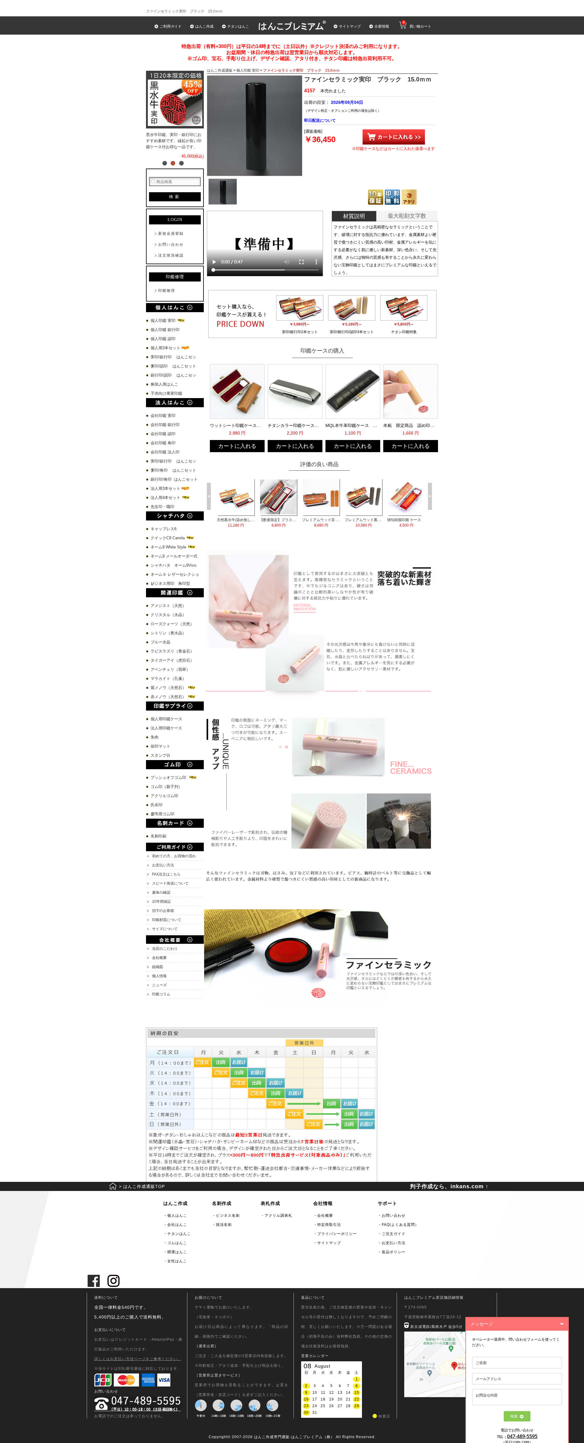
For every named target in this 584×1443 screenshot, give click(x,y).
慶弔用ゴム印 (162, 814)
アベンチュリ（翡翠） (170, 669)
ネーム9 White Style (169, 547)
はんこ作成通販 (219, 70)
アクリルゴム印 (164, 795)
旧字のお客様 (163, 911)
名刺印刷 (158, 836)
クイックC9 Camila (168, 538)
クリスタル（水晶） (168, 614)
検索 (175, 196)
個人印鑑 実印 (164, 320)
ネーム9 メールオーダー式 (174, 556)
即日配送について (320, 120)
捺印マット (160, 746)
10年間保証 (161, 901)
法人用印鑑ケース (166, 728)
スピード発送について (170, 883)
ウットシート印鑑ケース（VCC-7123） (236, 425)
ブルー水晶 (160, 642)
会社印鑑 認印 (163, 434)
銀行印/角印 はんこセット (174, 479)
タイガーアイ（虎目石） (172, 660)
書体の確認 (161, 892)
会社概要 (159, 958)
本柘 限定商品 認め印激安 (410, 425)
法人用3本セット (166, 488)
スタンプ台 (160, 755)
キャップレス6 (163, 529)
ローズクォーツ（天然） (172, 624)
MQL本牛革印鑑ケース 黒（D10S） (352, 425)
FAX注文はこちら (166, 874)
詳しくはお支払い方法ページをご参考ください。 (137, 1359)
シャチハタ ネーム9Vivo (173, 565)
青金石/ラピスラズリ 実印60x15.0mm (278, 522)
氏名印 (156, 805)
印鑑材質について (166, 920)
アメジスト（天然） (168, 605)
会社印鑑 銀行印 (165, 424)
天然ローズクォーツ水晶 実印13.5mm (236, 522)
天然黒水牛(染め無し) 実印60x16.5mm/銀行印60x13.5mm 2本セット (321, 522)
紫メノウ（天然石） (169, 687)
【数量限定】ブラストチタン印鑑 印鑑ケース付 (364, 522)
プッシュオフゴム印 (170, 777)
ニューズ (159, 985)
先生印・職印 (162, 506)
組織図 (157, 967)
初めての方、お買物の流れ (174, 856)
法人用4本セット (166, 497)
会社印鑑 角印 (163, 443)
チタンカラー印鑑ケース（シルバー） (294, 425)
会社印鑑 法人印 (165, 452)
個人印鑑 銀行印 (165, 329)
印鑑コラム (161, 994)
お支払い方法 (163, 865)
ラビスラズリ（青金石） (172, 651)
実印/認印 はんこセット (173, 366)
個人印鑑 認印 (163, 338)
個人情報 (159, 976)
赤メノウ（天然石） (169, 696)
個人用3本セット (166, 348)
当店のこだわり (165, 949)
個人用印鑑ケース (166, 719)
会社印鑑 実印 (163, 415)
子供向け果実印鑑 (167, 393)
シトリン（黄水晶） (168, 633)
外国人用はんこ (165, 384)
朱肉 (154, 737)
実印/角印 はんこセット (173, 470)
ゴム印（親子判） (166, 786)
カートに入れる (237, 446)
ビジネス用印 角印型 (170, 583)
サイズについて (165, 929)
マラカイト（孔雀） (168, 678)
